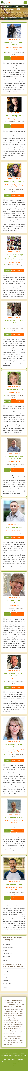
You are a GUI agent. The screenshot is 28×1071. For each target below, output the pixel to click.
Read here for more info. (14, 1066)
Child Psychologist (7, 953)
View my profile (20, 58)
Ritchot (5, 977)
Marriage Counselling (8, 947)
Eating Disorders (7, 956)
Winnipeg (5, 971)
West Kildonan (6, 980)
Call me (13, 58)
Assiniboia (5, 974)
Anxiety (5, 950)
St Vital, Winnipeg (7, 983)
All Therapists (6, 944)
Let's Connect (7, 58)
